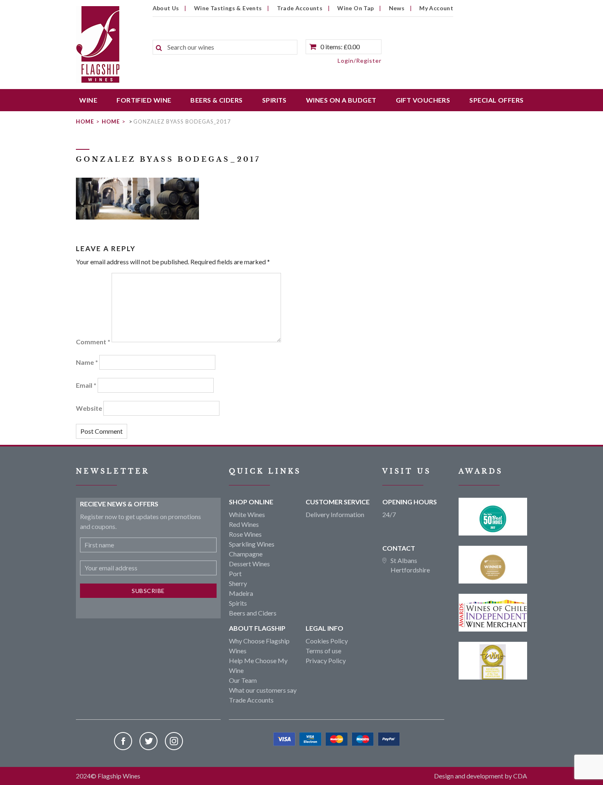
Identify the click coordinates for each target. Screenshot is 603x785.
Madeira (241, 593)
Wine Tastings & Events (228, 8)
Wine (88, 100)
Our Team (243, 680)
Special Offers (496, 100)
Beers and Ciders (252, 613)
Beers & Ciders (216, 100)
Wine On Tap (355, 8)
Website (89, 408)
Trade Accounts (300, 8)
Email (86, 385)
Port (235, 573)
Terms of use (323, 651)
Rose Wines (245, 534)
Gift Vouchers (423, 100)
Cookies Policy (327, 641)
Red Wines (244, 524)
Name (87, 362)
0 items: (340, 46)
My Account (436, 8)
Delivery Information (335, 514)
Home (85, 121)
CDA (520, 776)
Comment (93, 342)
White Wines (247, 514)
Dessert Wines (249, 564)
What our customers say (263, 690)
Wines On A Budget (341, 100)
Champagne (246, 554)
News (397, 8)
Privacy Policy (326, 660)
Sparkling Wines (251, 544)
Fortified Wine (143, 100)
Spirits (274, 100)
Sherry (238, 583)
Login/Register (359, 60)
